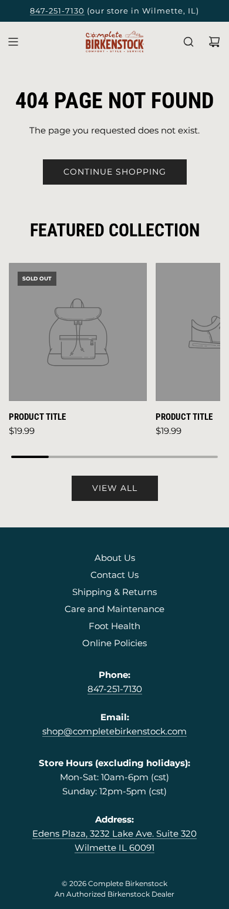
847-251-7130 (57, 10)
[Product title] (78, 332)
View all (114, 488)
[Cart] (214, 42)
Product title (37, 417)
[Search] (188, 42)
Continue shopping (114, 171)
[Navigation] (13, 42)
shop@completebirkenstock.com (114, 731)
